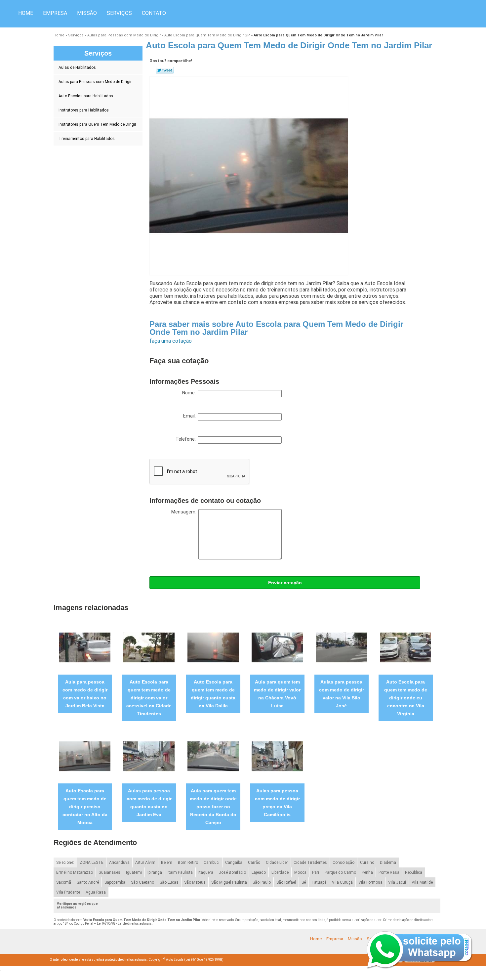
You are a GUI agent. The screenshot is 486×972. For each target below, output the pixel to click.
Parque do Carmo (340, 872)
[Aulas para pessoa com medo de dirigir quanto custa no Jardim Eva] (149, 756)
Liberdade (280, 872)
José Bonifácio (232, 872)
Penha (367, 872)
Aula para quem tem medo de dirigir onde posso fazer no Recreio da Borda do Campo (213, 806)
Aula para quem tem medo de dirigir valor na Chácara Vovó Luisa (277, 693)
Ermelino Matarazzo (74, 872)
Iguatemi (134, 872)
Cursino (367, 862)
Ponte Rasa (389, 872)
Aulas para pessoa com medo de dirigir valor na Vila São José (341, 693)
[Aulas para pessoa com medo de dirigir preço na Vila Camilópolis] (277, 756)
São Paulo (262, 882)
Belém (166, 862)
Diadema (388, 862)
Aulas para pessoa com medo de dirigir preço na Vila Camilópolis (277, 802)
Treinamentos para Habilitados (87, 138)
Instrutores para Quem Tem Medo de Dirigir (97, 124)
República (413, 872)
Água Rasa (96, 892)
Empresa (55, 13)
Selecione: (65, 862)
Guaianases (109, 872)
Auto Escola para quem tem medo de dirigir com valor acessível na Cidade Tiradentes (149, 697)
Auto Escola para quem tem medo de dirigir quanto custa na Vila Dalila (213, 693)
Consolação (343, 862)
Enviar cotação (285, 582)
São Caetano (142, 882)
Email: (190, 416)
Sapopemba (114, 882)
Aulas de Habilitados (77, 67)
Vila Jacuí (397, 882)
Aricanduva (119, 862)
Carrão (254, 862)
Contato (154, 13)
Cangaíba (233, 862)
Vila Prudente (68, 892)
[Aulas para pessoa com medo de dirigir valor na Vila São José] (341, 647)
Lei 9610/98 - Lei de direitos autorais (124, 923)
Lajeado (259, 872)
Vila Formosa (370, 882)
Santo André (88, 882)
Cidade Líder (277, 862)
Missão (87, 13)
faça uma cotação (170, 341)
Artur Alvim (145, 862)
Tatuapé (318, 882)
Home (25, 13)
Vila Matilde (422, 882)
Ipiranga (154, 872)
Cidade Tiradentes (310, 862)
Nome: (190, 392)
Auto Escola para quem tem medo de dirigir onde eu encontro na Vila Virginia (405, 697)
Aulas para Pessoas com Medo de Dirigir (95, 81)
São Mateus (195, 882)
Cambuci (212, 862)
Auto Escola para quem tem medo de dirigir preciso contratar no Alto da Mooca (84, 806)
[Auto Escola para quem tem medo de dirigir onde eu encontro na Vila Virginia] (405, 647)
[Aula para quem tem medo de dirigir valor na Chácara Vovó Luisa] (277, 647)
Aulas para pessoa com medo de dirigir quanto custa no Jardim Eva (149, 802)
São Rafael (286, 882)
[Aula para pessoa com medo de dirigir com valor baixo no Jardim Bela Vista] (85, 647)
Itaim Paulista (180, 872)
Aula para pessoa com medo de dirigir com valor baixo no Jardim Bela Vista (84, 693)
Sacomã (63, 882)
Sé (304, 882)
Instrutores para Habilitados (84, 110)
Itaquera (205, 872)
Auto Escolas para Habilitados (86, 96)
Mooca (300, 872)
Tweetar (165, 70)
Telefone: (187, 439)
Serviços (119, 13)
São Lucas (169, 882)
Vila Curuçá (342, 882)
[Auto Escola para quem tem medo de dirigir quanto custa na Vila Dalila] (213, 647)
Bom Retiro (188, 862)
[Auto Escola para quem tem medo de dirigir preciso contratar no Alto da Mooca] (85, 756)
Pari (315, 872)
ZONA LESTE (91, 862)
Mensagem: (184, 511)
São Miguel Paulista (229, 882)
